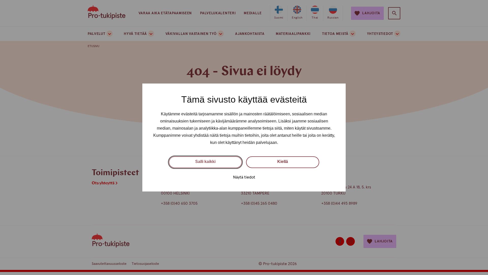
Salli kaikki (205, 161)
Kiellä (282, 161)
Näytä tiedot (244, 177)
